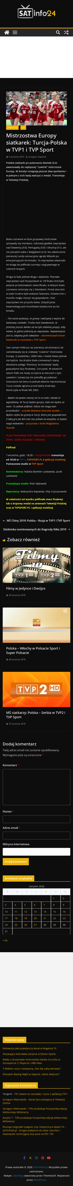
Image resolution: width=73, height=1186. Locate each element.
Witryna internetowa (16, 844)
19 (25, 918)
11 (16, 911)
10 (6, 911)
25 (16, 924)
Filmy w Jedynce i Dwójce (25, 588)
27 (35, 924)
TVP (23, 127)
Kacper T (8, 1117)
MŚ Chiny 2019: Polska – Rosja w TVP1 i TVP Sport (38, 520)
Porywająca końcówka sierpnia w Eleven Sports (29, 1054)
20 (35, 918)
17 (6, 918)
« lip (5, 940)
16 (64, 911)
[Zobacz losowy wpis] (66, 32)
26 (25, 924)
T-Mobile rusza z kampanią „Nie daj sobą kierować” (32, 1068)
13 (35, 911)
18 (16, 918)
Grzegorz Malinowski (14, 1099)
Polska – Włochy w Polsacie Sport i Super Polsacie (33, 650)
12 (25, 911)
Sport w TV (12, 127)
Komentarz (11, 765)
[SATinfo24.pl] (7, 32)
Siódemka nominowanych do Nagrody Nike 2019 (34, 529)
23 (64, 918)
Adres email (11, 828)
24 (6, 924)
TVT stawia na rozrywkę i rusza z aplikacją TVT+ (41, 1094)
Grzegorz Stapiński (37, 156)
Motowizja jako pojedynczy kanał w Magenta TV (29, 1048)
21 (44, 918)
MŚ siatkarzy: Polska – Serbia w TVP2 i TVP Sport (35, 714)
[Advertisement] (36, 57)
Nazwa (8, 811)
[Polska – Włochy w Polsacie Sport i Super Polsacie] (36, 610)
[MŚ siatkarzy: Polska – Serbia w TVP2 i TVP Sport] (36, 674)
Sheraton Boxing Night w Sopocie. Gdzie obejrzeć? (31, 1074)
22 (54, 918)
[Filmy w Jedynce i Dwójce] (36, 550)
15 (54, 911)
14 (44, 911)
